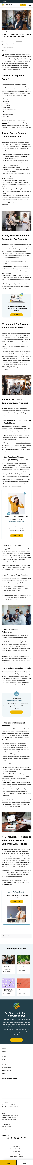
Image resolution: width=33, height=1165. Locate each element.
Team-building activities (9, 109)
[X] (8, 50)
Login (23, 4)
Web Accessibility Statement (16, 1156)
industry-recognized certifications (16, 578)
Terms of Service (16, 1146)
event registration (8, 776)
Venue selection (8, 154)
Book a (16, 314)
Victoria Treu (19, 41)
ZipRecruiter (23, 337)
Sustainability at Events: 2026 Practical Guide (24, 967)
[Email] (13, 50)
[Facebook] (10, 50)
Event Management (8, 47)
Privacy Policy (16, 1151)
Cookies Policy (16, 1154)
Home (3, 31)
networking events (6, 639)
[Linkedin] (15, 50)
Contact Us (4, 1)
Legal (16, 1143)
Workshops (6, 101)
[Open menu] (29, 5)
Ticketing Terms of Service (16, 1148)
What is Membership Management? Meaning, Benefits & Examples (9, 990)
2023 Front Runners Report (11, 872)
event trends (12, 678)
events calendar (10, 793)
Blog (7, 31)
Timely (13, 880)
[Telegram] (17, 50)
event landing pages (7, 769)
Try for (16, 1040)
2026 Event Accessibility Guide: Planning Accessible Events (9, 968)
